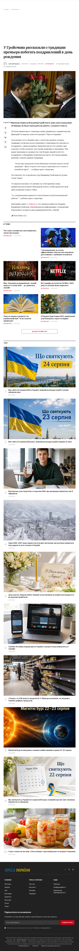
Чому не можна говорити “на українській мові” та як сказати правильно (17, 318)
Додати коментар (39, 331)
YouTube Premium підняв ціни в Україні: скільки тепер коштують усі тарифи (38, 648)
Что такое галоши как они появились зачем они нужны (19, 232)
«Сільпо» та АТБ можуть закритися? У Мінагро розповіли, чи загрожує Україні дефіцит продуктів (39, 699)
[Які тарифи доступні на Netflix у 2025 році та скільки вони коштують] (58, 271)
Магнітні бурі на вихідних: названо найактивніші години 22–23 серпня (39, 750)
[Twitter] (5, 133)
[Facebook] (5, 128)
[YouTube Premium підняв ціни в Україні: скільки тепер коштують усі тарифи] (40, 624)
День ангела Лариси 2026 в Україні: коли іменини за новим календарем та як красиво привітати (41, 596)
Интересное (50, 64)
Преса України (22, 940)
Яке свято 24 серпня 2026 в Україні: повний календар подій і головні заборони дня (38, 391)
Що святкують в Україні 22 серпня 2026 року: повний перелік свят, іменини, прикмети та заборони (41, 801)
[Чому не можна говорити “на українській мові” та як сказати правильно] (20, 304)
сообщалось (32, 204)
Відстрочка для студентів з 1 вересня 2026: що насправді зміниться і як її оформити (40, 492)
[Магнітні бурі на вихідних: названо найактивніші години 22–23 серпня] (40, 727)
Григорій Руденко (14, 64)
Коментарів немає (63, 64)
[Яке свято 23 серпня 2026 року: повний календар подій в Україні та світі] (40, 419)
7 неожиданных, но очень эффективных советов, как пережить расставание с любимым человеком (57, 252)
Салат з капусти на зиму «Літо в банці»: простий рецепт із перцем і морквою (41, 851)
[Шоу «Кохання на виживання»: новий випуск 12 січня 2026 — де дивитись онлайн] (20, 271)
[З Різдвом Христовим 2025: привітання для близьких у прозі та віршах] (58, 304)
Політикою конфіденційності (42, 928)
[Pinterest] (5, 142)
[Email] (5, 147)
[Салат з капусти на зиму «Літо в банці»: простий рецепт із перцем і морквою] (40, 828)
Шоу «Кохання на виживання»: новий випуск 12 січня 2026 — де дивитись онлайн (19, 285)
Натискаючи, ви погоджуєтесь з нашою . (28, 928)
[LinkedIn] (5, 137)
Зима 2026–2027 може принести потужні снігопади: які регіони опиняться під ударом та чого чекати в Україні (41, 544)
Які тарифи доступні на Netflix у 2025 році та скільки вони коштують (57, 284)
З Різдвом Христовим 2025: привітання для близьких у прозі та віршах (58, 317)
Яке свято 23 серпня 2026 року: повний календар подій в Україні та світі (40, 442)
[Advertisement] (39, 27)
